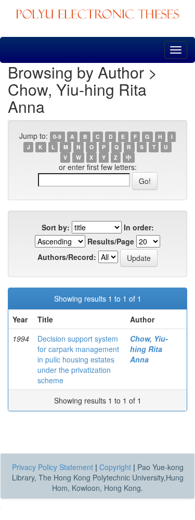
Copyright (115, 467)
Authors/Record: (66, 257)
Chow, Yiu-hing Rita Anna (149, 349)
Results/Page (110, 241)
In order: (139, 227)
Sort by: (56, 227)
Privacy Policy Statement (52, 467)
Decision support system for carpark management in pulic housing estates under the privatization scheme (78, 359)
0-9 (57, 136)
